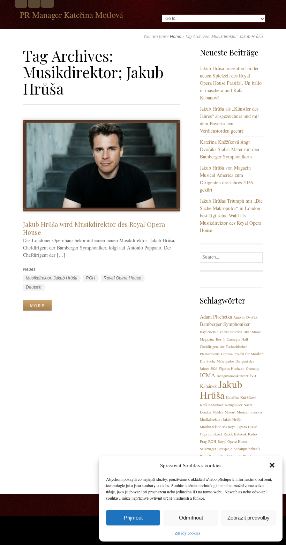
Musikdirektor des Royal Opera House (228, 426)
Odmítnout (191, 518)
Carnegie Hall (237, 339)
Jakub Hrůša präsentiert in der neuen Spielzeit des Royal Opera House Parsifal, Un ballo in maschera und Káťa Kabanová (231, 83)
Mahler (217, 412)
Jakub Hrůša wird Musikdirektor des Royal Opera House (94, 228)
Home (175, 36)
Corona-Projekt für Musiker (242, 353)
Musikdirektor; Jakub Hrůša (51, 278)
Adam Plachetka (216, 316)
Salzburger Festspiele (216, 448)
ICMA (207, 375)
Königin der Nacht (239, 404)
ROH (90, 278)
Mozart (230, 412)
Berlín (220, 339)
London (205, 412)
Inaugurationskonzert (232, 375)
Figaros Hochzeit (231, 368)
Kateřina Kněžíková (241, 397)
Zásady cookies (187, 533)
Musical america (249, 412)
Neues (29, 269)
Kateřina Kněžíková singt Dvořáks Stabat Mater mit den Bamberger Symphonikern (229, 149)
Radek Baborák (235, 434)
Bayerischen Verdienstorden (221, 331)
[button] (272, 465)
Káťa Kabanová (211, 404)
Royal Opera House (122, 278)
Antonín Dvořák (245, 317)
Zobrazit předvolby (248, 518)
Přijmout (133, 518)
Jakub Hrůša (221, 389)
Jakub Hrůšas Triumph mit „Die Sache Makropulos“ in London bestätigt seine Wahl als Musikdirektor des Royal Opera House (231, 215)
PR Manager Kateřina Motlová (71, 14)
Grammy (252, 368)
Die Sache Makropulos (217, 361)
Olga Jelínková (211, 434)
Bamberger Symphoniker (225, 324)
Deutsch (34, 287)
